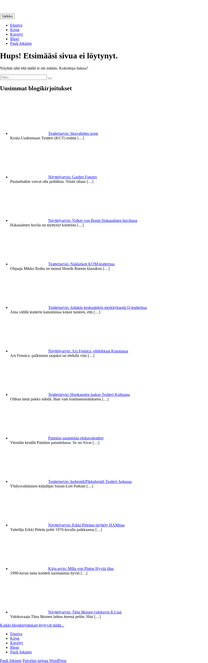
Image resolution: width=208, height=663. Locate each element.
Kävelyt (16, 34)
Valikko (7, 16)
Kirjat (14, 30)
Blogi (14, 39)
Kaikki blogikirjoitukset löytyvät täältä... (32, 625)
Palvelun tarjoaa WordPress (44, 660)
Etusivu (16, 25)
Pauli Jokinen (21, 43)
